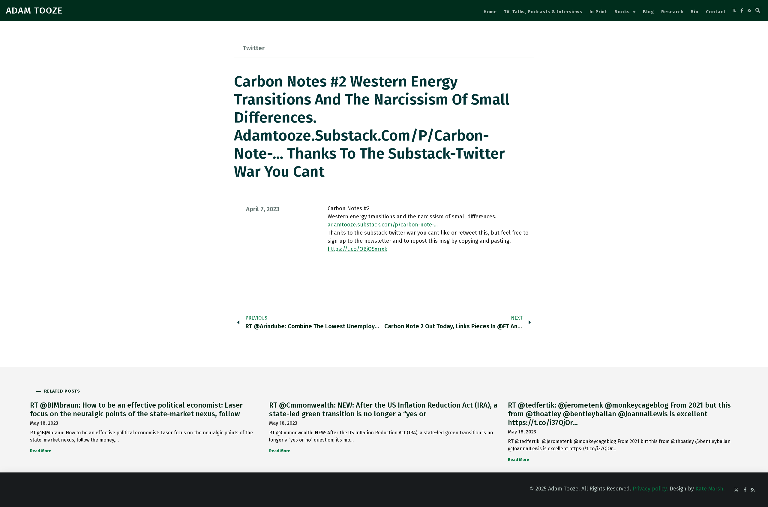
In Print (598, 11)
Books (622, 11)
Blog (648, 11)
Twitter (254, 48)
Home (490, 11)
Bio (695, 11)
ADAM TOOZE (34, 10)
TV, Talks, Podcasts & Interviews (543, 11)
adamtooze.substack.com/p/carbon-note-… (383, 224)
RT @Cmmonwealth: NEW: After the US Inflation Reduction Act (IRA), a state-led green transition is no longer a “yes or (383, 409)
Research (672, 11)
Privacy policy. (650, 488)
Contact (715, 11)
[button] (758, 10)
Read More (40, 451)
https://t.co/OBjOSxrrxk (357, 249)
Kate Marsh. (710, 488)
